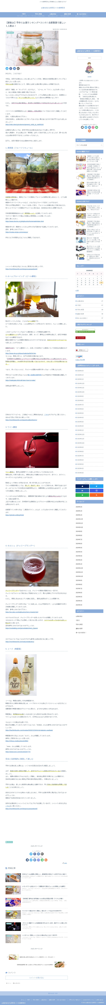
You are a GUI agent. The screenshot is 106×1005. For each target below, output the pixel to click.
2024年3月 (80, 421)
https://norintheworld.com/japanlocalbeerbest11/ (21, 420)
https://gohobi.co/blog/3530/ (15, 515)
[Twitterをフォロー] (31, 859)
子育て (90, 305)
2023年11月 (80, 438)
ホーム (23, 1000)
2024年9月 (80, 396)
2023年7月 (80, 455)
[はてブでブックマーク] (14, 68)
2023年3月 (80, 472)
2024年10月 (80, 392)
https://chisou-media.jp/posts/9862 (17, 741)
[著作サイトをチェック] (27, 859)
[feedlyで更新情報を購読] (42, 859)
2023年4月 (80, 468)
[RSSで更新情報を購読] (45, 859)
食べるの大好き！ (90, 318)
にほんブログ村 (80, 359)
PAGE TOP (54, 993)
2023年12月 (80, 434)
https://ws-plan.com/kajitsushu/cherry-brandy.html (22, 612)
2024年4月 (80, 417)
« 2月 (77, 290)
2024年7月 (80, 404)
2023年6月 (80, 460)
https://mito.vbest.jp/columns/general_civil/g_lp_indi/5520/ (25, 124)
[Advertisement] (37, 826)
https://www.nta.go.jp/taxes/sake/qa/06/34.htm (21, 353)
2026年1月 (80, 375)
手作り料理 (90, 309)
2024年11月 (80, 387)
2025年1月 (80, 379)
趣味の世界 (90, 314)
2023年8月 (80, 451)
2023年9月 (80, 447)
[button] (18, 68)
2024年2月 (80, 426)
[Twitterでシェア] (7, 68)
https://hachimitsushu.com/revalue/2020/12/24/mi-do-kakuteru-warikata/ (29, 730)
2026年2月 (80, 370)
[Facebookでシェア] (10, 68)
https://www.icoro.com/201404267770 (18, 752)
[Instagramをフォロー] (38, 859)
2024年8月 (80, 400)
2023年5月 (80, 464)
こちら (46, 414)
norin (89, 76)
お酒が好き (9, 842)
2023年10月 (80, 443)
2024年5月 (80, 413)
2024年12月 (80, 383)
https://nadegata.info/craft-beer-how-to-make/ (20, 380)
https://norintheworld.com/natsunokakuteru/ (20, 642)
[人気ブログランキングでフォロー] (85, 332)
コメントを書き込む (36, 978)
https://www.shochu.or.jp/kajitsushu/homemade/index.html (25, 221)
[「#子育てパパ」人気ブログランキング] (82, 351)
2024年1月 (80, 430)
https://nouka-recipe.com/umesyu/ (17, 232)
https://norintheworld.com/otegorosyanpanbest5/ (21, 269)
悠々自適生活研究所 (34, 375)
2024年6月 (80, 409)
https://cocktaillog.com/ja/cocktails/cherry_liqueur (22, 628)
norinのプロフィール (88, 1000)
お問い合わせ (99, 1000)
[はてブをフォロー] (34, 859)
